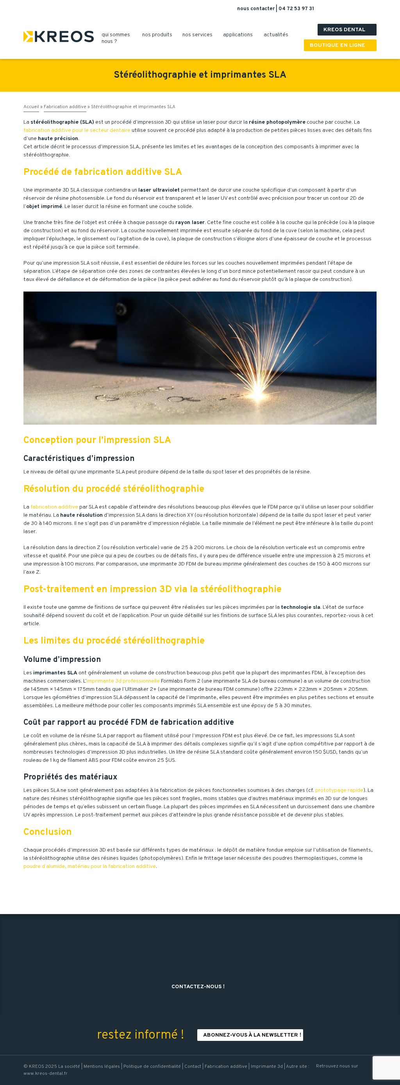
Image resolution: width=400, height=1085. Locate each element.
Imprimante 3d (267, 1067)
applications (241, 35)
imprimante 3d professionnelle (123, 681)
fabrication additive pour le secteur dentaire (76, 130)
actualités (279, 35)
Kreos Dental (348, 30)
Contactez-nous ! (200, 987)
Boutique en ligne (341, 45)
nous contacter (256, 9)
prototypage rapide (339, 790)
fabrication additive (54, 507)
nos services (200, 35)
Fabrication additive (65, 107)
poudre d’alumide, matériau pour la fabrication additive (89, 866)
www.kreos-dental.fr (45, 1074)
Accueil (31, 107)
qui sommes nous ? (116, 38)
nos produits (160, 35)
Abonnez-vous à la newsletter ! (252, 1035)
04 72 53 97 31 (296, 9)
